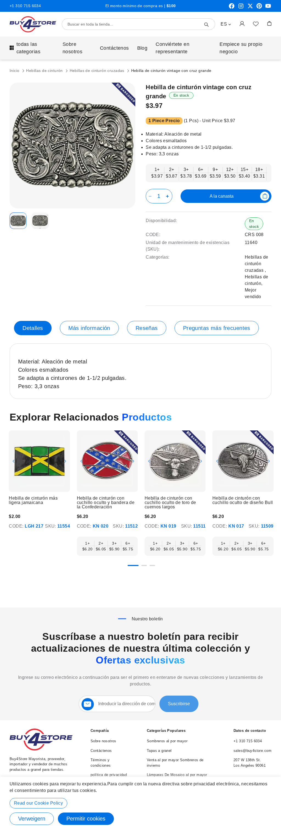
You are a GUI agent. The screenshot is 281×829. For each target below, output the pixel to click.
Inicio (15, 70)
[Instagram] (241, 8)
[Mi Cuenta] (242, 23)
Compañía (100, 731)
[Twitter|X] (250, 8)
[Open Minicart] (269, 23)
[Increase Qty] (168, 196)
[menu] (140, 48)
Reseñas (147, 328)
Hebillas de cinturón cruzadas (98, 70)
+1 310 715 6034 (25, 6)
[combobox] (138, 24)
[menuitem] (32, 48)
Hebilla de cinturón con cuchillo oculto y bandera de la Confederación (106, 502)
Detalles (33, 328)
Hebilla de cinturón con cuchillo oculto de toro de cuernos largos (170, 502)
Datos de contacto (250, 731)
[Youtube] (268, 8)
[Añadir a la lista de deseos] (256, 23)
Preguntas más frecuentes (216, 328)
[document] (140, 803)
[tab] (32, 328)
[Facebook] (231, 8)
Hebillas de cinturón (45, 70)
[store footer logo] (41, 749)
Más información (89, 328)
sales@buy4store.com (252, 751)
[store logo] (33, 24)
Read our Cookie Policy (38, 803)
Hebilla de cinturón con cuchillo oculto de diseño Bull (242, 500)
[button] (226, 24)
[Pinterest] (259, 8)
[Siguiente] (271, 464)
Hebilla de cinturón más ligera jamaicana (33, 500)
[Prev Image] (13, 461)
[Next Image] (65, 461)
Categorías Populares (166, 731)
